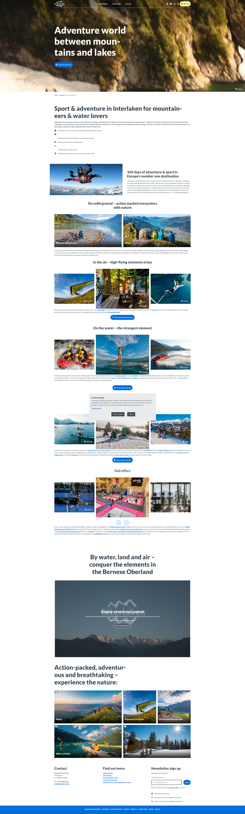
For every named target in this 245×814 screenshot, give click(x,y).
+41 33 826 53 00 (62, 781)
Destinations (103, 4)
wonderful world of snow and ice (99, 450)
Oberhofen (185, 509)
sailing (135, 378)
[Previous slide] (118, 522)
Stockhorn (240, 89)
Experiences (116, 4)
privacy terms (130, 620)
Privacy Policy (96, 408)
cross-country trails (121, 455)
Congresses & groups (110, 780)
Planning (128, 4)
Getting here (107, 775)
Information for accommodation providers (117, 782)
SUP (118, 378)
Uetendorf (89, 509)
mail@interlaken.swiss (61, 784)
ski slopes (180, 452)
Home (55, 95)
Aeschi (186, 441)
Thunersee (144, 372)
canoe (113, 378)
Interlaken (117, 192)
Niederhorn (144, 446)
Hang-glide (101, 310)
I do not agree (118, 414)
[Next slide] (126, 522)
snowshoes (148, 450)
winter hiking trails (164, 450)
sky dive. (155, 310)
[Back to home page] (59, 4)
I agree (131, 414)
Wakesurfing (125, 378)
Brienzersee (185, 367)
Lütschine (89, 367)
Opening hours (108, 773)
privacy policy (174, 787)
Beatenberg (89, 301)
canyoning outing (120, 376)
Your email (157, 777)
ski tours (75, 455)
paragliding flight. (114, 312)
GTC (116, 778)
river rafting (133, 376)
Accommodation (108, 778)
